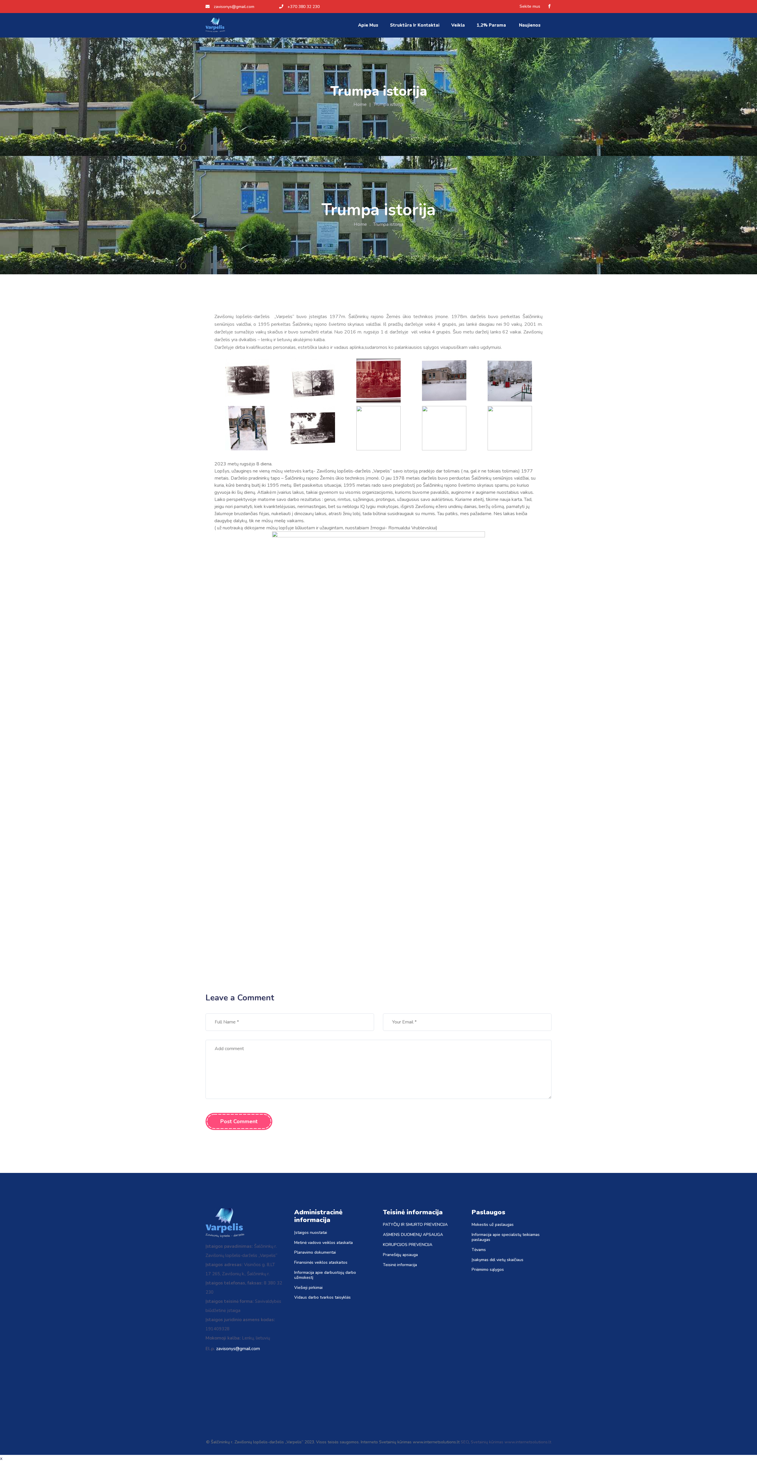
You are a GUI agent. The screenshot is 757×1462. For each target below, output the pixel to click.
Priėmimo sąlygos (488, 1269)
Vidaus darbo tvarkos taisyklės (322, 1297)
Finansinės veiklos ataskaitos (320, 1262)
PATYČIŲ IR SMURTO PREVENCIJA (415, 1224)
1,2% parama (492, 25)
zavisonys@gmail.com (234, 6)
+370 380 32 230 (303, 6)
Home (360, 104)
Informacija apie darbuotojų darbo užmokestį (325, 1275)
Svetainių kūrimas (487, 1442)
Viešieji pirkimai (308, 1287)
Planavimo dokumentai (315, 1252)
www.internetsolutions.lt (527, 1442)
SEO (465, 1442)
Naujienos (530, 25)
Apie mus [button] (368, 25)
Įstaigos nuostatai (310, 1232)
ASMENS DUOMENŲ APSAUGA (413, 1234)
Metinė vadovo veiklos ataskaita (323, 1242)
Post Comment (239, 1121)
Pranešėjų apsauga (400, 1255)
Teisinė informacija (400, 1265)
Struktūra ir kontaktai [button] (414, 25)
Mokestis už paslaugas (493, 1224)
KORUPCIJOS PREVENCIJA (407, 1244)
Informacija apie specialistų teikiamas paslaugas (506, 1237)
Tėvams (479, 1250)
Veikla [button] (458, 25)
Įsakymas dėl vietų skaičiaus (497, 1260)
